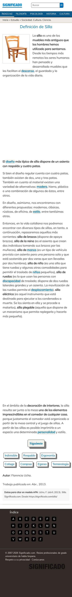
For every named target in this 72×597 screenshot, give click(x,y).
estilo (36, 211)
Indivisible (11, 455)
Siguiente (36, 443)
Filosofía (21, 14)
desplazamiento (42, 289)
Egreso (42, 464)
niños (36, 272)
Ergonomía (48, 455)
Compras (26, 464)
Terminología (61, 464)
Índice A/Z (7, 14)
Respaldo (29, 455)
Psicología (36, 14)
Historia (51, 14)
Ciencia (46, 19)
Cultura (65, 14)
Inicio (5, 19)
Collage (10, 464)
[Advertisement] (36, 118)
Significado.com (12, 5)
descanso (27, 71)
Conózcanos (38, 559)
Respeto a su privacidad (17, 559)
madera (42, 186)
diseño (10, 161)
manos (31, 250)
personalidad (46, 432)
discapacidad (11, 281)
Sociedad (26, 19)
